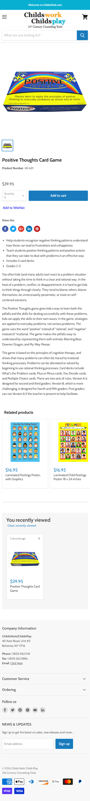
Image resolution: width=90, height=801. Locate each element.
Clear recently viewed (22, 525)
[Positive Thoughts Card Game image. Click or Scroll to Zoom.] (45, 91)
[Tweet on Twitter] (13, 229)
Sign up (64, 744)
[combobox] (39, 35)
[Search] (82, 35)
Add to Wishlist (13, 208)
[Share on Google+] (21, 229)
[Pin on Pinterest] (37, 229)
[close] (39, 538)
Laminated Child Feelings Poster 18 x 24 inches (70, 477)
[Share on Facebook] (5, 229)
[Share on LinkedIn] (29, 229)
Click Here (16, 663)
